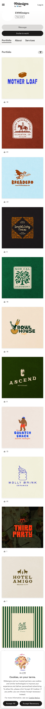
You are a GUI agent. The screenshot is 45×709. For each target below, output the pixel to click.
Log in (40, 5)
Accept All (10, 703)
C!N (24, 673)
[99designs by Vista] (21, 4)
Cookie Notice (34, 698)
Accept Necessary (31, 703)
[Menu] (3, 4)
